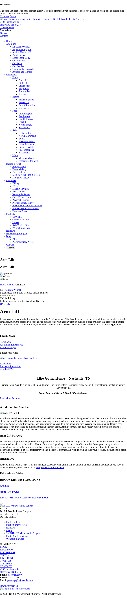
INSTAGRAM (7, 552)
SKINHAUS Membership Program (23, 533)
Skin (14, 130)
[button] (5, 30)
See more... (24, 94)
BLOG (3, 547)
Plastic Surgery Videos (23, 202)
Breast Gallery (19, 169)
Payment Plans (19, 211)
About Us (11, 44)
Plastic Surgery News (22, 242)
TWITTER (5, 560)
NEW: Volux (25, 133)
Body (15, 77)
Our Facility (18, 66)
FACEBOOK (7, 549)
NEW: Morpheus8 (28, 136)
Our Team (17, 63)
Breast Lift (24, 102)
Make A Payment (20, 188)
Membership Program (16, 233)
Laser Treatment (26, 144)
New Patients (18, 191)
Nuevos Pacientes (21, 194)
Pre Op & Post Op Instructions (27, 205)
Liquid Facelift (26, 147)
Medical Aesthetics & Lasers (26, 175)
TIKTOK (4, 555)
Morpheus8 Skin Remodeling (50, 467)
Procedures (11, 74)
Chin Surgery (25, 113)
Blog (8, 236)
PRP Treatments (26, 149)
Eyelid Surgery (26, 119)
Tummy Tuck (25, 91)
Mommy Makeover (28, 158)
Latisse (15, 222)
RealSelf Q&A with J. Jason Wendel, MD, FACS (24, 497)
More (15, 155)
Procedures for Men (28, 161)
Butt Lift (23, 83)
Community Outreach (23, 69)
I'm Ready (5, 303)
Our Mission (18, 60)
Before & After (13, 163)
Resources (11, 180)
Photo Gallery (13, 522)
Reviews (10, 230)
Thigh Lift (24, 88)
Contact (10, 244)
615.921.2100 (7, 27)
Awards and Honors (22, 71)
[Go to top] (1, 503)
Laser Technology (21, 58)
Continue (4, 16)
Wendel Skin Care (21, 228)
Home (9, 41)
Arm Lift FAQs (7, 369)
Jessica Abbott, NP (21, 52)
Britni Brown (18, 55)
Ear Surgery (24, 116)
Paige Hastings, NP (21, 49)
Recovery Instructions (10, 366)
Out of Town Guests (22, 197)
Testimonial (5, 342)
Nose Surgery (25, 124)
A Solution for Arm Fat (11, 344)
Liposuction (24, 85)
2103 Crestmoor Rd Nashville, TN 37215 (10, 23)
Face (14, 110)
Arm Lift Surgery (8, 347)
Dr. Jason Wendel (21, 46)
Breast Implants (26, 99)
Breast (15, 97)
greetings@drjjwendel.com (20, 580)
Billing (15, 183)
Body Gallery (19, 166)
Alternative (5, 363)
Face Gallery (18, 172)
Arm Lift (23, 80)
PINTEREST (6, 558)
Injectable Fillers (27, 141)
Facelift (22, 122)
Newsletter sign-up (9, 586)
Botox (22, 138)
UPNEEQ (17, 216)
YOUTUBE (6, 563)
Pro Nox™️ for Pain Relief (25, 208)
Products (10, 214)
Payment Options (20, 200)
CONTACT (6, 566)
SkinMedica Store (21, 225)
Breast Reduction (27, 105)
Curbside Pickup (20, 219)
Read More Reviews (10, 398)
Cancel (13, 16)
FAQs (15, 186)
